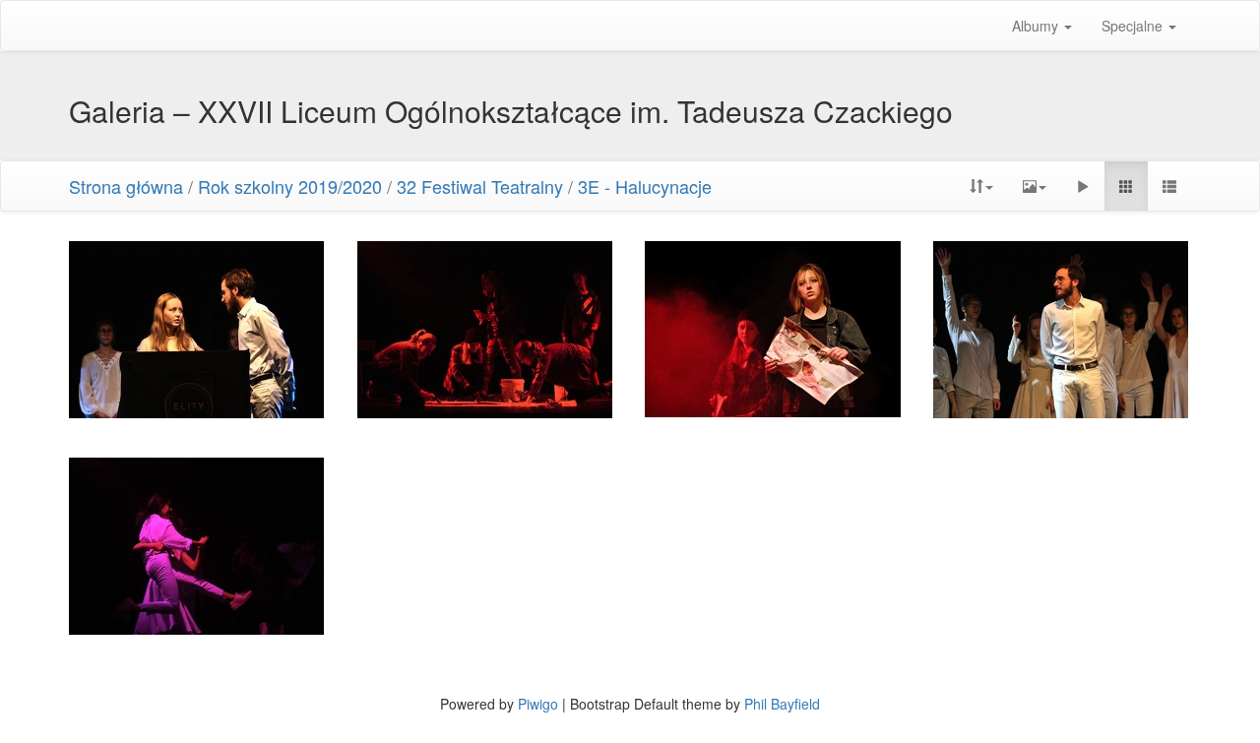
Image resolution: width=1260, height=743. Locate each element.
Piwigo (538, 703)
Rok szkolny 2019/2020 (290, 186)
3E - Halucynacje (645, 186)
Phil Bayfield (782, 703)
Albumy (1037, 25)
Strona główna (126, 186)
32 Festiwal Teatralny (480, 186)
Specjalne (1134, 25)
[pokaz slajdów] (1082, 186)
